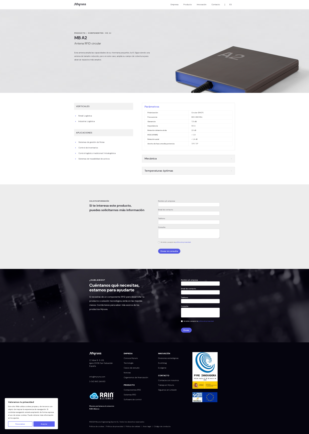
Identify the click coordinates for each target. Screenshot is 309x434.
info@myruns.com (97, 376)
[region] (31, 413)
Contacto (215, 4)
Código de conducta (162, 426)
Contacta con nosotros (168, 380)
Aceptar (44, 424)
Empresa (174, 4)
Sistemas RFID (130, 394)
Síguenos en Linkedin (167, 390)
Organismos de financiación (136, 377)
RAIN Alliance (94, 409)
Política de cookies (96, 426)
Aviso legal (147, 426)
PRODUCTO (80, 33)
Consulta (161, 227)
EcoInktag (162, 363)
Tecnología (128, 363)
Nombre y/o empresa (166, 201)
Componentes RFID (132, 390)
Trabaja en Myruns (166, 385)
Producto (187, 4)
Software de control (132, 399)
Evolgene (162, 368)
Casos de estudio (132, 368)
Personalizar (20, 424)
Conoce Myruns (131, 358)
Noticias (127, 372)
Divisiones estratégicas (168, 358)
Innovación (201, 4)
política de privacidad (183, 242)
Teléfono (161, 218)
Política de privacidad (114, 426)
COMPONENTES (95, 33)
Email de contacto (165, 210)
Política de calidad (133, 426)
